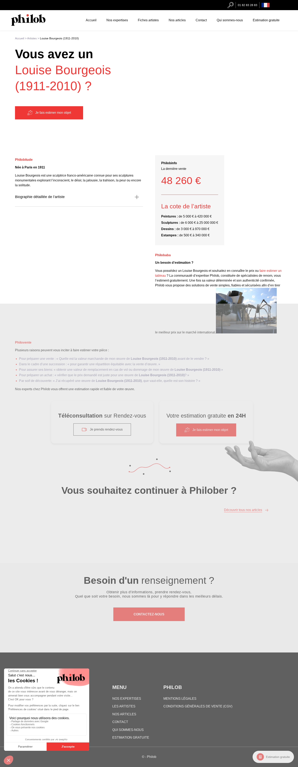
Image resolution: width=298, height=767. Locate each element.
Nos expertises (117, 20)
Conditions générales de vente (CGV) (197, 706)
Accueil (91, 20)
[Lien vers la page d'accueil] (32, 24)
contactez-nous (149, 614)
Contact (201, 20)
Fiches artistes (148, 20)
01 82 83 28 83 (247, 5)
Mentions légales (179, 698)
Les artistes (123, 706)
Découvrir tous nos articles (243, 510)
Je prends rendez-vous (106, 429)
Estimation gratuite (278, 756)
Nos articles (177, 20)
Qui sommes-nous (230, 20)
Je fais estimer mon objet (53, 112)
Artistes (32, 38)
